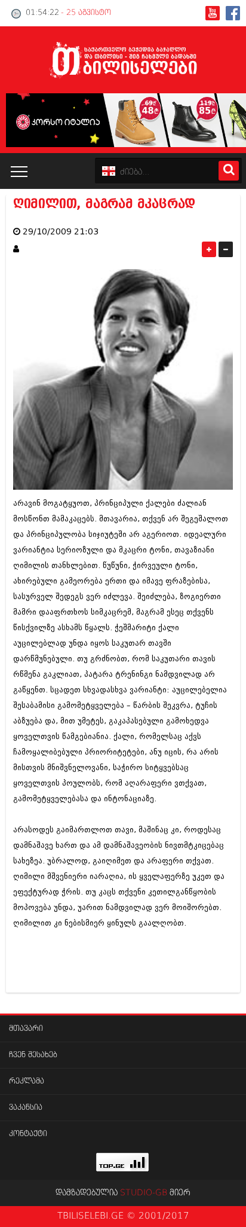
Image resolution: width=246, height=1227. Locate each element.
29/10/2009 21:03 (61, 232)
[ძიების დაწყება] (229, 171)
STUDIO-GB (143, 1193)
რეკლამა (26, 1081)
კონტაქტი (28, 1134)
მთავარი (26, 1029)
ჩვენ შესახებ (33, 1055)
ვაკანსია (25, 1108)
